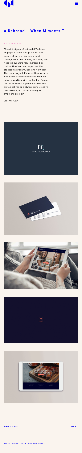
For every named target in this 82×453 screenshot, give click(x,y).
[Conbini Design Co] (9, 4)
